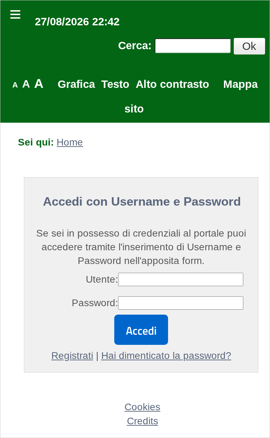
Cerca (133, 45)
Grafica (76, 84)
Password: (95, 302)
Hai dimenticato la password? (166, 355)
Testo (115, 84)
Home (70, 142)
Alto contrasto (172, 84)
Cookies (142, 406)
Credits (142, 421)
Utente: (102, 279)
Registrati (72, 355)
